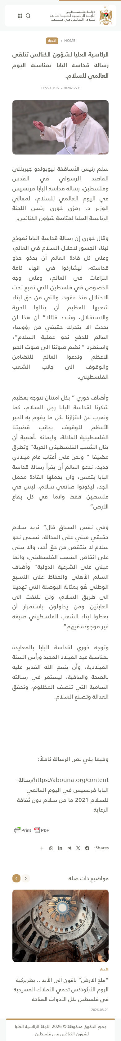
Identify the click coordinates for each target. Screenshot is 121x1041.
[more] (41, 848)
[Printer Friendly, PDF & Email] (31, 830)
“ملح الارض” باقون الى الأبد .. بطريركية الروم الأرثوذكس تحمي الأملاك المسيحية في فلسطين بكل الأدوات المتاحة (61, 990)
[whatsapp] (51, 848)
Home (69, 41)
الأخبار (52, 40)
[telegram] (69, 848)
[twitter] (78, 848)
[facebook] (87, 848)
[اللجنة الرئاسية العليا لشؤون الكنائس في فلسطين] (81, 16)
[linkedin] (60, 848)
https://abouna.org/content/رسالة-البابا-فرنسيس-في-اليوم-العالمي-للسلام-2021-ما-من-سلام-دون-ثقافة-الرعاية (62, 794)
